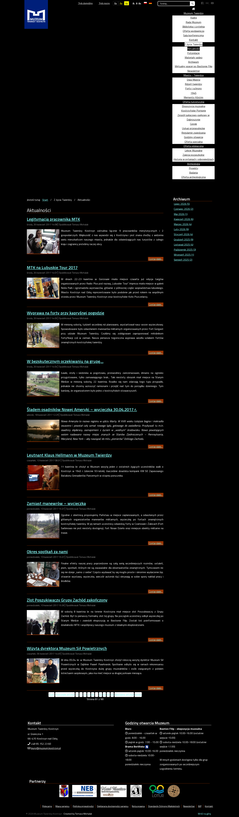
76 (77, 694)
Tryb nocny (104, 3)
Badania (193, 173)
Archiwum (193, 62)
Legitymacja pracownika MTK (53, 219)
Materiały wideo (193, 57)
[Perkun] (136, 790)
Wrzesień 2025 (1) (184, 255)
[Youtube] (212, 3)
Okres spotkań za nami (47, 551)
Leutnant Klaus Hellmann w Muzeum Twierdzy (69, 455)
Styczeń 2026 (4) (183, 234)
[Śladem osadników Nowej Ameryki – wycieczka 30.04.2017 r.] (43, 430)
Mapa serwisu (62, 806)
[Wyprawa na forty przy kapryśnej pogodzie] (43, 335)
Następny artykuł (124, 694)
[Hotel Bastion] (113, 790)
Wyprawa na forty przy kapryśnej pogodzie (65, 313)
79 (88, 694)
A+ (140, 3)
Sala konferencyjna (193, 35)
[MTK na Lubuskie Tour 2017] (43, 288)
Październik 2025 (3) (185, 250)
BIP (199, 806)
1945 (193, 93)
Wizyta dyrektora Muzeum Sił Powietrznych (67, 648)
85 (112, 694)
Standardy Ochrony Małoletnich (164, 806)
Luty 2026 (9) (181, 229)
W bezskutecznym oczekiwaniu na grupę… (65, 361)
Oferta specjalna (194, 142)
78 (84, 694)
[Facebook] (202, 3)
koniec (138, 694)
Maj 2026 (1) (181, 214)
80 (92, 694)
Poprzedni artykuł (65, 694)
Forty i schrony (193, 88)
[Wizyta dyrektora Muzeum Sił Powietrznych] (43, 670)
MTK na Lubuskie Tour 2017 (52, 267)
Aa (115, 3)
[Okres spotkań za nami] (43, 574)
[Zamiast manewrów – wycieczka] (43, 525)
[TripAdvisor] (207, 3)
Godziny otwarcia (193, 137)
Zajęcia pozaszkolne (193, 155)
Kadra (193, 18)
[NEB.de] (84, 790)
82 (100, 694)
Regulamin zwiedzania (193, 133)
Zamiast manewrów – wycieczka (56, 503)
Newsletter (193, 71)
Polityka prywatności (83, 806)
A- (134, 3)
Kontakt (193, 40)
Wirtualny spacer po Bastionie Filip (193, 66)
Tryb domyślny (85, 3)
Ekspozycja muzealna (193, 106)
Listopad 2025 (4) (183, 245)
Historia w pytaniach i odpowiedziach (193, 159)
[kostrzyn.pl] (63, 790)
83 (104, 694)
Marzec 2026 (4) (183, 224)
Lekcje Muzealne (193, 150)
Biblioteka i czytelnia (193, 26)
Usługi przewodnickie (193, 128)
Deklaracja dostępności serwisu (112, 806)
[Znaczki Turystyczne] (174, 790)
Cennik (193, 124)
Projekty (193, 168)
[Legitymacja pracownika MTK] (43, 241)
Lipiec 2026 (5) (182, 204)
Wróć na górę (204, 813)
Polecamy (47, 806)
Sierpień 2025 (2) (183, 260)
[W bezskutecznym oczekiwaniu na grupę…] (43, 383)
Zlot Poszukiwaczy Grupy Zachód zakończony (67, 600)
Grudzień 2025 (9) (183, 239)
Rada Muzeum (193, 22)
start (51, 694)
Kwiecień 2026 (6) (183, 219)
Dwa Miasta (193, 80)
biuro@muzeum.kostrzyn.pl (46, 748)
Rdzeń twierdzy (193, 84)
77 (81, 694)
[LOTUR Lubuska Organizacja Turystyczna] (156, 790)
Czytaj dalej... (156, 259)
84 (108, 694)
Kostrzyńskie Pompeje (193, 111)
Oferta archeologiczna (193, 177)
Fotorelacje (193, 53)
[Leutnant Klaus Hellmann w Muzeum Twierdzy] (43, 477)
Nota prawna (138, 806)
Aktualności (193, 49)
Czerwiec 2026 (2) (183, 209)
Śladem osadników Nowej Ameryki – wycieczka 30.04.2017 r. (82, 409)
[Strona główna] (193, 9)
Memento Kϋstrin (193, 97)
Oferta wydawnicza (193, 31)
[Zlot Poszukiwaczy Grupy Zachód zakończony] (43, 622)
